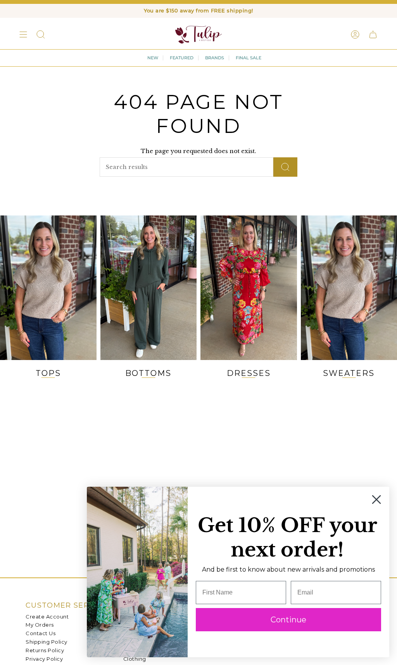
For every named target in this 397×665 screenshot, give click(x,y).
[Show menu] (23, 34)
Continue (288, 619)
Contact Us (40, 633)
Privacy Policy (44, 659)
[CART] (373, 34)
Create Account (47, 616)
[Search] (285, 167)
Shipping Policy (46, 642)
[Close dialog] (376, 499)
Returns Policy (45, 650)
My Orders (40, 625)
